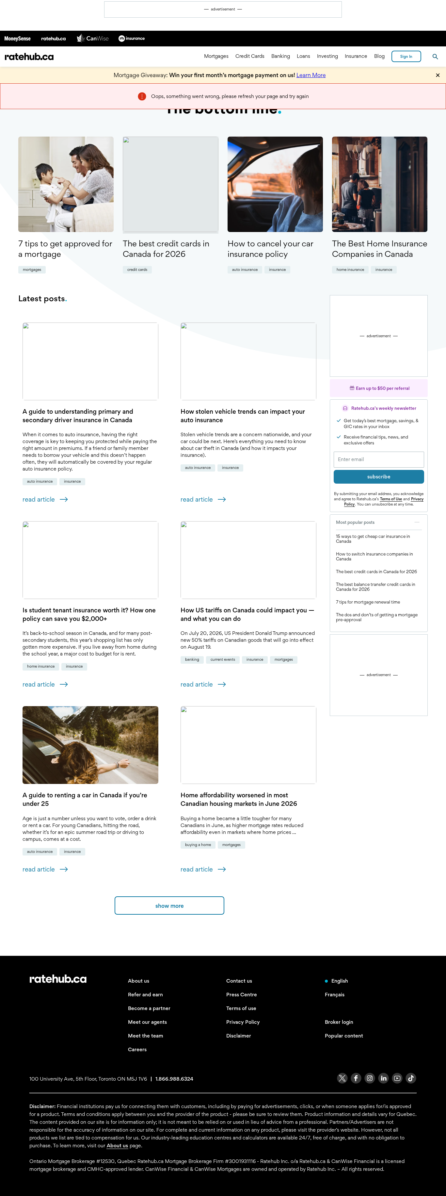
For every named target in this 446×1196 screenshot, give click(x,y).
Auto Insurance (245, 269)
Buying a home (198, 844)
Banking (280, 56)
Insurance (356, 56)
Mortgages (216, 56)
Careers (137, 1049)
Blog (379, 56)
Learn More (311, 75)
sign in (406, 56)
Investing (327, 56)
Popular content (344, 1036)
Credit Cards (249, 56)
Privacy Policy (243, 1022)
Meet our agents (147, 1022)
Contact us (239, 981)
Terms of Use (391, 499)
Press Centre (241, 994)
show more (169, 905)
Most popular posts (355, 522)
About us (138, 981)
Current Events (223, 659)
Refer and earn (145, 994)
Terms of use (241, 1008)
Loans (303, 56)
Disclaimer (238, 1036)
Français (334, 994)
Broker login (339, 1022)
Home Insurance (350, 269)
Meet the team (145, 1036)
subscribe (378, 476)
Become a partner (149, 1008)
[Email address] (379, 460)
